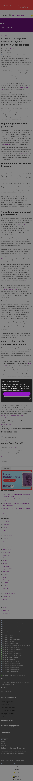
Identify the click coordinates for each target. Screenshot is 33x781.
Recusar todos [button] (16, 398)
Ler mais (21, 390)
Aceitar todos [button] (16, 394)
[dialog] (16, 390)
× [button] (29, 381)
